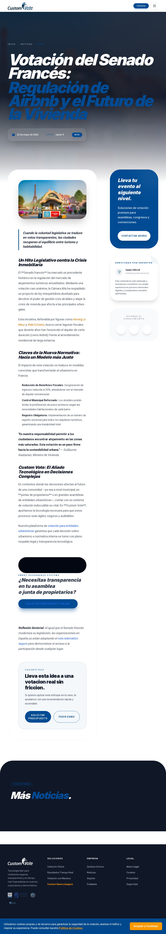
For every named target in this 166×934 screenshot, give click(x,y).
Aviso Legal (132, 866)
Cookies (130, 872)
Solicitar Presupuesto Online (48, 603)
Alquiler (91, 878)
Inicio (12, 44)
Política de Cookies (71, 928)
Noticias (27, 44)
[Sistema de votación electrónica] (20, 6)
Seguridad (132, 884)
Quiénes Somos (95, 866)
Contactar (141, 6)
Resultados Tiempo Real (60, 872)
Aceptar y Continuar (146, 926)
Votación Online (55, 866)
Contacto (92, 884)
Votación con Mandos (59, 878)
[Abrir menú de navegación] (154, 6)
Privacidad (132, 878)
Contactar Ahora (134, 236)
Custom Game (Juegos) (60, 884)
